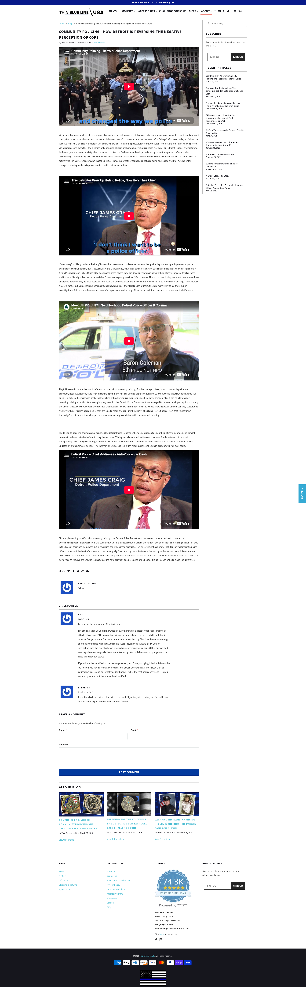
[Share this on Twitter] (68, 570)
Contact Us (112, 875)
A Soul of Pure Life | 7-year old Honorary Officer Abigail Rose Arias (224, 186)
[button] (302, 493)
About (206, 11)
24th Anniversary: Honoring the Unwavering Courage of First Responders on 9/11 (220, 118)
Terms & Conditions (116, 889)
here (162, 934)
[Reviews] (173, 906)
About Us (111, 871)
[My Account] (223, 12)
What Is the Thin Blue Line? (119, 880)
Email (134, 730)
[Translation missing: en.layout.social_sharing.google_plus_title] (82, 571)
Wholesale (112, 898)
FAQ (109, 907)
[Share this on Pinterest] (77, 571)
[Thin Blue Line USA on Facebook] (215, 12)
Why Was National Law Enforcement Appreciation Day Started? (222, 144)
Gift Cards (63, 880)
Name (62, 730)
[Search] (228, 12)
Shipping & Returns (68, 884)
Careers (110, 902)
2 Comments (99, 42)
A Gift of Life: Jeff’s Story (217, 175)
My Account (64, 889)
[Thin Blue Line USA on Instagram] (219, 12)
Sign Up (238, 57)
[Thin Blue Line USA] (81, 11)
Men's (114, 11)
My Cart (62, 875)
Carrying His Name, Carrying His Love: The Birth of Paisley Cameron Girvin (175, 824)
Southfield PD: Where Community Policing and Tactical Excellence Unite (78, 824)
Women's (128, 11)
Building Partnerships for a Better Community (221, 165)
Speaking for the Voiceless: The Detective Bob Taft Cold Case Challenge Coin (127, 823)
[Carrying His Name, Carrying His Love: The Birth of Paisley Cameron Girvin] (177, 815)
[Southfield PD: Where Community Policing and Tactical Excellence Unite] (81, 815)
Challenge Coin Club (172, 11)
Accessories (147, 11)
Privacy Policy (113, 884)
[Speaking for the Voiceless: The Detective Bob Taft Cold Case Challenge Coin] (129, 814)
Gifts (193, 11)
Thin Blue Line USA (147, 956)
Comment (65, 744)
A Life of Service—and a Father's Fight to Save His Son (225, 131)
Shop (61, 871)
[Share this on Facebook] (73, 571)
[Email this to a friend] (86, 571)
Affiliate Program (115, 893)
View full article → (68, 839)
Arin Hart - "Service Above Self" (221, 154)
